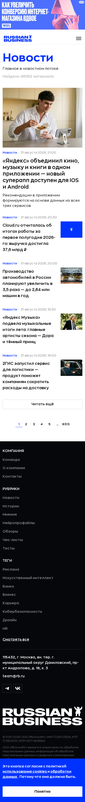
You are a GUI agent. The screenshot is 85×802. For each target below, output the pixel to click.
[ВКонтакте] (18, 688)
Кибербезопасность (22, 611)
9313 (66, 424)
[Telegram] (7, 688)
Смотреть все (16, 639)
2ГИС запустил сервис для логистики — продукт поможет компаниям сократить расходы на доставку (26, 376)
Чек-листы (13, 540)
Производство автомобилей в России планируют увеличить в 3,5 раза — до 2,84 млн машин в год (28, 283)
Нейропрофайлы (19, 523)
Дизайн (10, 620)
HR (5, 628)
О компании (14, 468)
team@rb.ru (14, 676)
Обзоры (10, 531)
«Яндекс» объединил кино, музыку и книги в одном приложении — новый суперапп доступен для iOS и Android (41, 173)
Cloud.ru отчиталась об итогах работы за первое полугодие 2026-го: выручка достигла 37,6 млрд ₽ (29, 237)
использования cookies (25, 771)
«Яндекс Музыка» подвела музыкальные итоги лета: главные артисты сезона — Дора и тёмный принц (28, 329)
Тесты (9, 548)
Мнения (10, 514)
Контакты (12, 476)
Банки (8, 586)
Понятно (42, 791)
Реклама (11, 569)
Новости (11, 498)
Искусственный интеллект (28, 578)
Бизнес (9, 594)
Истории (11, 506)
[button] (78, 38)
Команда (11, 460)
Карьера (11, 603)
